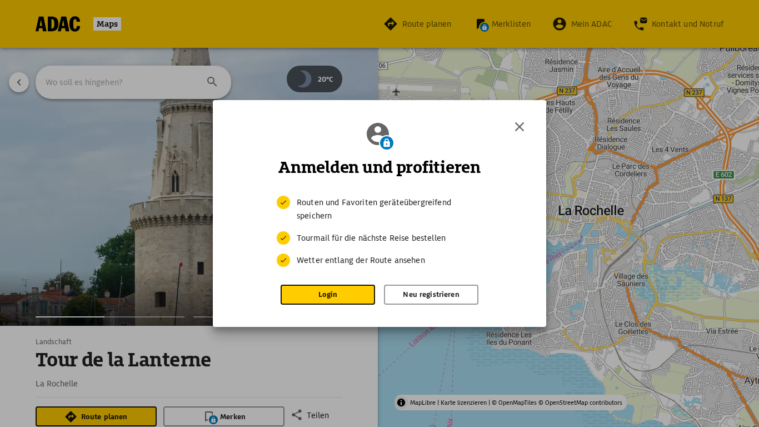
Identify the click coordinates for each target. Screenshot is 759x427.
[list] (379, 231)
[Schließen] (519, 126)
